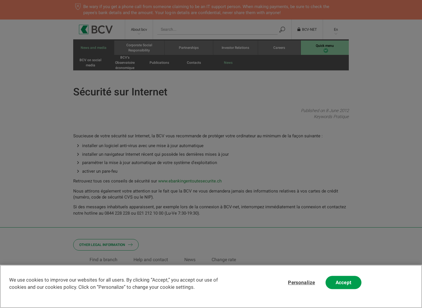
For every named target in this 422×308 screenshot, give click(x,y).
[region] (211, 286)
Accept (343, 282)
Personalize (301, 282)
